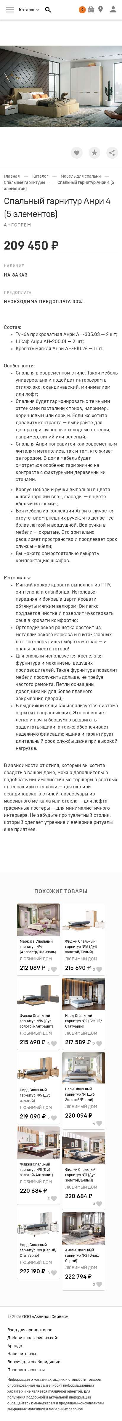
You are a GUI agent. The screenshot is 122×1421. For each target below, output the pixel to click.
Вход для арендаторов (29, 1330)
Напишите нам (21, 1354)
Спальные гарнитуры (24, 183)
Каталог (40, 176)
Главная (12, 176)
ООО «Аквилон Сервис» (45, 1317)
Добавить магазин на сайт (33, 1338)
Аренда (14, 1346)
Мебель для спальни (81, 176)
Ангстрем (17, 225)
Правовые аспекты (26, 1370)
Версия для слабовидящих (33, 1362)
